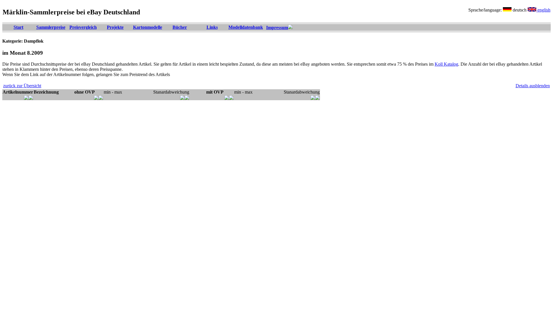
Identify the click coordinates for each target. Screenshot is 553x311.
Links (212, 27)
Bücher (180, 27)
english (543, 9)
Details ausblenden (533, 85)
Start (18, 27)
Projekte (115, 27)
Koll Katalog (446, 64)
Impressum (277, 27)
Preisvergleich (83, 27)
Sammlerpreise (50, 27)
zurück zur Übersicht (22, 85)
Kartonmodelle (147, 27)
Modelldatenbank (245, 27)
